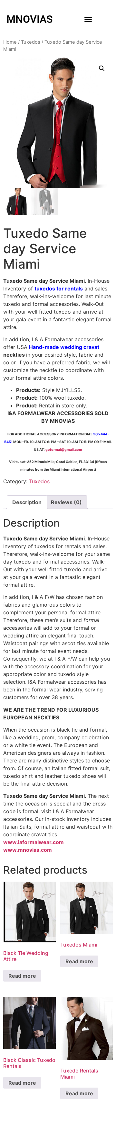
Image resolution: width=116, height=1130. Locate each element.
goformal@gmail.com (63, 450)
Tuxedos (30, 42)
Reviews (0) (66, 502)
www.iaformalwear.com (33, 842)
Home (10, 42)
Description (27, 502)
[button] (88, 19)
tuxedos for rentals (58, 288)
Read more (22, 976)
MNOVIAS (29, 19)
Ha (32, 347)
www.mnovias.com (27, 850)
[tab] (27, 502)
